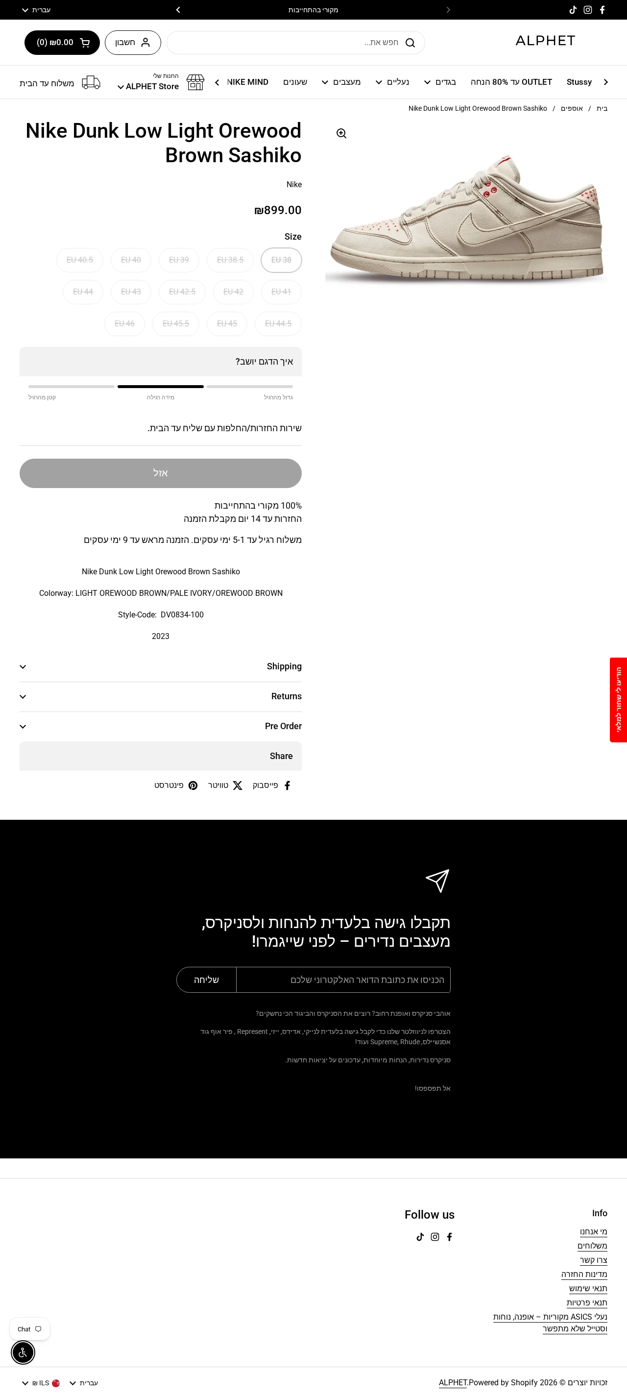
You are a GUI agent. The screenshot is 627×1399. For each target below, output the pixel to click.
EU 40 (131, 260)
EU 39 (179, 260)
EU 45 (227, 323)
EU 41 (281, 291)
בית (602, 108)
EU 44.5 (278, 323)
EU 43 (131, 291)
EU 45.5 (176, 323)
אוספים (572, 108)
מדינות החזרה (584, 1274)
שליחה (413, 42)
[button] (62, 42)
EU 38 (281, 260)
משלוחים (592, 1246)
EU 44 (83, 291)
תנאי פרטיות (587, 1302)
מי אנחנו (593, 1231)
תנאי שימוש (588, 1288)
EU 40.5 (80, 260)
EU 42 (233, 291)
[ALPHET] (545, 42)
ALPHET (453, 1382)
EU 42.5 (182, 291)
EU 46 (125, 323)
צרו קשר (593, 1260)
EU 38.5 (230, 260)
